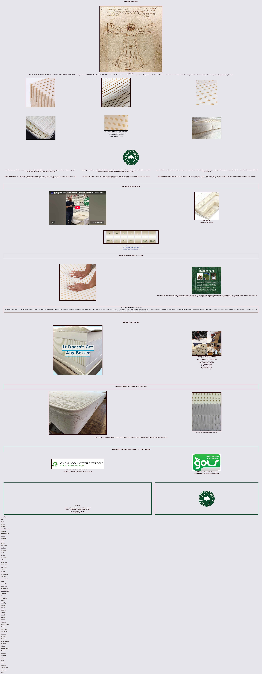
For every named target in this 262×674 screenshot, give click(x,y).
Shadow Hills (4, 598)
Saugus (2, 521)
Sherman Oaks (4, 564)
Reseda (2, 552)
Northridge (3, 576)
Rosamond (3, 655)
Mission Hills (4, 586)
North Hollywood (5, 529)
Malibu (2, 672)
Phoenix (3, 596)
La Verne (3, 658)
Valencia (3, 607)
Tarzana (3, 600)
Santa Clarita (4, 517)
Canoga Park (4, 562)
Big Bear (3, 646)
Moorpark (3, 653)
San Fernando (4, 574)
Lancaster (3, 617)
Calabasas (3, 531)
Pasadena (3, 548)
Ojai (2, 519)
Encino (2, 560)
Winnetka (3, 605)
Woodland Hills (4, 579)
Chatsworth (3, 550)
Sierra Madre (4, 631)
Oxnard (2, 541)
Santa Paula (4, 545)
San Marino (3, 636)
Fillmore (3, 650)
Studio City (3, 569)
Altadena (3, 627)
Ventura (3, 524)
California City (4, 667)
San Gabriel (3, 557)
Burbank (3, 612)
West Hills (3, 572)
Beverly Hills (4, 629)
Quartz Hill (3, 665)
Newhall (3, 615)
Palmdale (3, 619)
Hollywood (3, 538)
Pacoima (3, 555)
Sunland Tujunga (5, 591)
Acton (2, 660)
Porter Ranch (4, 593)
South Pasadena (5, 641)
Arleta (2, 581)
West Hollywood (5, 533)
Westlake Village (5, 624)
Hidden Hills (4, 567)
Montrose (3, 610)
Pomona (3, 662)
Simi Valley (3, 526)
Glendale (77, 505)
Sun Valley (3, 603)
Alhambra (3, 639)
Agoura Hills (4, 584)
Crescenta (3, 622)
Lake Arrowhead (5, 648)
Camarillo (3, 536)
